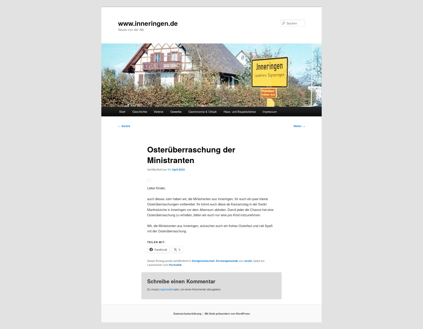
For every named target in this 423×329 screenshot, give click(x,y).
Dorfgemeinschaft (203, 261)
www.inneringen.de (148, 23)
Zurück (124, 126)
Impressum (270, 111)
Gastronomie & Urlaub (202, 111)
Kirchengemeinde (227, 261)
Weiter (299, 126)
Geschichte (139, 111)
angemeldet (166, 289)
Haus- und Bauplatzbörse (240, 111)
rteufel (248, 261)
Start (122, 111)
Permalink (175, 265)
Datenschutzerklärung (187, 314)
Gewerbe (176, 111)
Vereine (158, 111)
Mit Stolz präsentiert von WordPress (227, 314)
